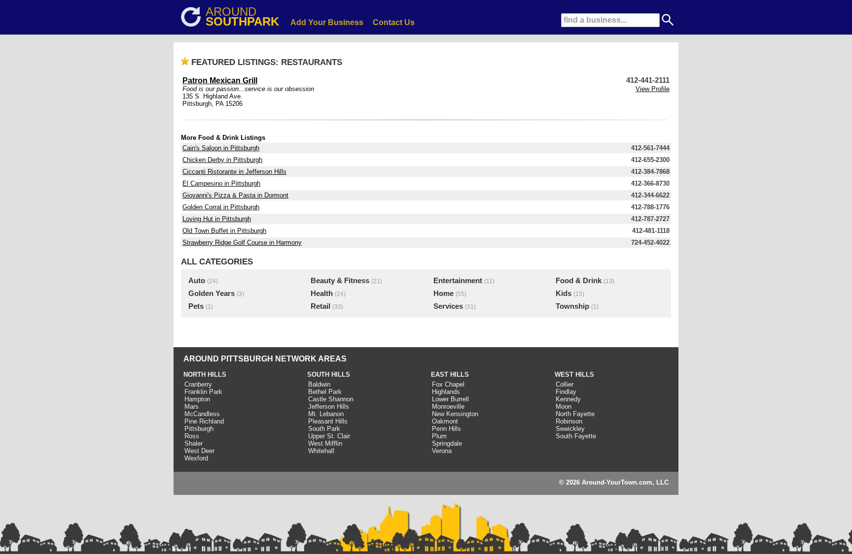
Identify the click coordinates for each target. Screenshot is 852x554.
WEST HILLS (574, 374)
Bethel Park (325, 391)
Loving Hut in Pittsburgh (216, 219)
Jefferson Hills (328, 406)
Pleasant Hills (328, 421)
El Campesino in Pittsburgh (221, 183)
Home (443, 293)
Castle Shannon (331, 399)
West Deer (199, 451)
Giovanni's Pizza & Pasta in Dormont (235, 195)
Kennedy (568, 399)
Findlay (566, 391)
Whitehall (321, 451)
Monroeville (448, 406)
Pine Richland (204, 421)
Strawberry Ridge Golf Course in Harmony (242, 242)
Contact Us (394, 22)
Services (448, 306)
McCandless (202, 414)
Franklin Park (203, 391)
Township (572, 306)
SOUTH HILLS (328, 374)
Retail (320, 306)
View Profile (653, 89)
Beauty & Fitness (340, 281)
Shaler (193, 443)
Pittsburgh (198, 428)
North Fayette (575, 414)
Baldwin (319, 384)
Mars (191, 406)
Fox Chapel (448, 384)
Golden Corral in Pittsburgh (220, 207)
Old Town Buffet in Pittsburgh (224, 230)
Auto (196, 281)
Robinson (569, 421)
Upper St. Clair (329, 436)
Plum (439, 436)
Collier (564, 384)
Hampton (197, 399)
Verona (442, 451)
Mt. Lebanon (326, 414)
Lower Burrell (450, 399)
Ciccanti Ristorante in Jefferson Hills (234, 171)
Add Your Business (326, 22)
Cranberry (198, 384)
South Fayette (576, 436)
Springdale (447, 443)
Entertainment (457, 281)
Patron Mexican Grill (219, 80)
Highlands (446, 391)
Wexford (196, 458)
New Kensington (455, 414)
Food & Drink (579, 281)
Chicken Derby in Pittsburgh (222, 159)
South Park (324, 428)
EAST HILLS (450, 374)
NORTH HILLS (204, 374)
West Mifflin (325, 443)
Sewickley (570, 428)
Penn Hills (446, 428)
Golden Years (211, 293)
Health (322, 293)
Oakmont (445, 421)
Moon (563, 406)
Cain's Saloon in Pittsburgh (220, 148)
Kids (563, 293)
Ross (191, 436)
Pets (196, 306)
